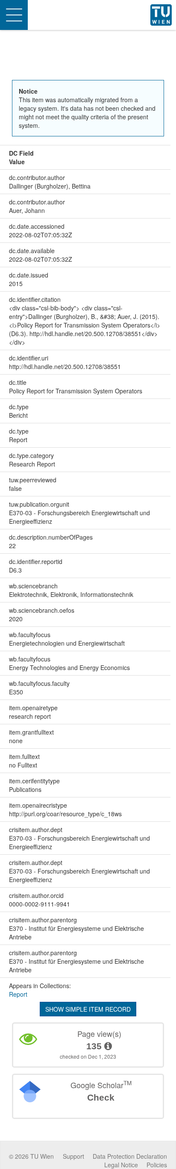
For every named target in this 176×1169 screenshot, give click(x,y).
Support (73, 1156)
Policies (157, 1164)
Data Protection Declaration (130, 1156)
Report (18, 994)
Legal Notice (121, 1164)
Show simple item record (88, 1009)
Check (100, 1097)
